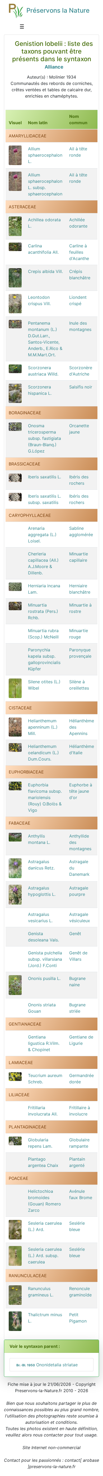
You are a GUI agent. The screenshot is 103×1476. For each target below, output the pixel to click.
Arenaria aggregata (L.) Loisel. (42, 535)
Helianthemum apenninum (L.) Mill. (43, 727)
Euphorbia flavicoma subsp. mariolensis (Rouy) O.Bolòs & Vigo (45, 797)
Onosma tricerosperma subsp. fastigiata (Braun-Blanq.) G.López (44, 438)
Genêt (75, 933)
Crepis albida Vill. (45, 271)
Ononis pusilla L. (44, 978)
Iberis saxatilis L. (44, 476)
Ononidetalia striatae (47, 1364)
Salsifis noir (80, 387)
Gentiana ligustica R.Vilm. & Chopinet (43, 1043)
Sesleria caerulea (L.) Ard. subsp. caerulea (45, 1256)
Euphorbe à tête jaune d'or (80, 791)
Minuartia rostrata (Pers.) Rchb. (43, 611)
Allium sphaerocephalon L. (45, 155)
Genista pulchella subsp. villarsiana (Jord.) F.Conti (45, 959)
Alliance (54, 67)
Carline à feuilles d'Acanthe (79, 252)
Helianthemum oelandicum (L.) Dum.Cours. (43, 753)
